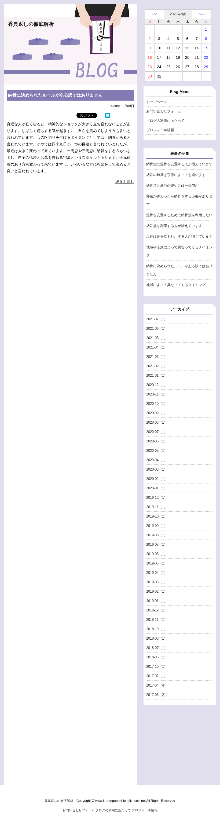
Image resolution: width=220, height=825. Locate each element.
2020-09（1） (156, 413)
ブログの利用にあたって (165, 121)
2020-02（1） (156, 479)
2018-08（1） (156, 638)
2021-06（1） (156, 329)
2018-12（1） (156, 610)
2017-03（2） (156, 695)
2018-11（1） (156, 620)
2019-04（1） (156, 573)
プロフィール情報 (160, 130)
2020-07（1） (156, 432)
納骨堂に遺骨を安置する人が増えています (179, 164)
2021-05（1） (156, 338)
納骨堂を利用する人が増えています (174, 226)
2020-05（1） (156, 451)
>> (201, 14)
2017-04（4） (156, 685)
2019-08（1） (156, 535)
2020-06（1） (156, 441)
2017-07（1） (156, 676)
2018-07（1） (156, 648)
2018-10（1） (156, 629)
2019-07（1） (156, 544)
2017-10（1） (156, 667)
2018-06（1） (156, 657)
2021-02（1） (156, 366)
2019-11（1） (156, 507)
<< (154, 14)
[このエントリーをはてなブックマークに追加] (107, 116)
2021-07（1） (156, 319)
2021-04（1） (156, 347)
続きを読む (124, 181)
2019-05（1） (156, 563)
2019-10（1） (156, 516)
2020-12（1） (156, 385)
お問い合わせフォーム (163, 111)
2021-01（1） (156, 375)
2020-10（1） (156, 404)
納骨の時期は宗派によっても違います (176, 175)
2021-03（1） (156, 357)
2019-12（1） (156, 498)
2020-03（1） (156, 469)
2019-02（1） (156, 591)
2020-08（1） (156, 422)
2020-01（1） (156, 488)
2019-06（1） (156, 554)
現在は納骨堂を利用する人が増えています (179, 236)
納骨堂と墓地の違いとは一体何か (172, 186)
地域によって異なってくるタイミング (176, 285)
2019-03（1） (156, 582)
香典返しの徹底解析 (31, 24)
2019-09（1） (156, 526)
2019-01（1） (156, 601)
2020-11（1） (156, 394)
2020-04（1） (156, 460)
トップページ (156, 102)
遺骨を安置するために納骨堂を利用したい (179, 215)
